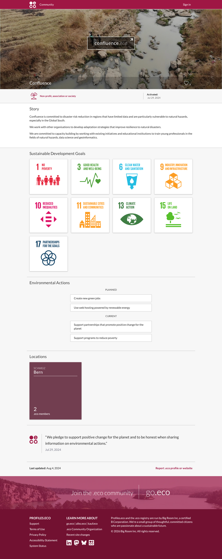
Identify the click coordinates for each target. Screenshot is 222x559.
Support (34, 523)
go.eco (70, 523)
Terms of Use (37, 529)
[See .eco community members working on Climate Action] (132, 215)
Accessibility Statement (43, 540)
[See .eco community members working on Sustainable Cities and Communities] (90, 215)
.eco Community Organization (84, 529)
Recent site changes (78, 534)
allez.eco (81, 523)
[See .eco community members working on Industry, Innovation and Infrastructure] (173, 176)
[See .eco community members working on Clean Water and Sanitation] (132, 176)
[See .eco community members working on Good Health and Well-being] (90, 176)
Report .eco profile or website (174, 468)
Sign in (187, 4)
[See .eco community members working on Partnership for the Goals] (48, 253)
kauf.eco (93, 523)
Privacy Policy (37, 534)
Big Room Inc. (129, 531)
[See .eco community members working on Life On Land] (173, 215)
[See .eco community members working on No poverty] (48, 176)
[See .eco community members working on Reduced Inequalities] (48, 215)
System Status (37, 545)
